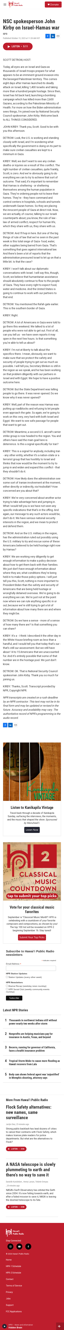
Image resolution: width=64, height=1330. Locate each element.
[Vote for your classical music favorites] (32, 871)
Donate (54, 4)
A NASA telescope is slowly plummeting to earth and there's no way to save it (30, 1169)
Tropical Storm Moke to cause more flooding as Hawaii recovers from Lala (34, 1062)
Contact (9, 1279)
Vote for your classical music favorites (32, 909)
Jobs (8, 1299)
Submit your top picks (32, 937)
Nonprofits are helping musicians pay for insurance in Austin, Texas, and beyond (31, 1035)
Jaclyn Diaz (10, 1124)
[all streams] (60, 1326)
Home (9, 1260)
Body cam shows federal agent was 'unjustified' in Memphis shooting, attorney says (34, 1076)
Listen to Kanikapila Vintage (32, 807)
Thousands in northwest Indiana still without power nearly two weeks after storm (33, 1022)
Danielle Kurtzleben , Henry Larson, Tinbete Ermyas (27, 1182)
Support (10, 1305)
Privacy (9, 1292)
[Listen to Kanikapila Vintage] (32, 772)
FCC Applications (14, 1311)
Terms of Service (14, 1286)
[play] (4, 1326)
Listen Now (32, 829)
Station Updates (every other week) (25, 977)
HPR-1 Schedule (13, 1266)
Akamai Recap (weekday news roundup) (27, 986)
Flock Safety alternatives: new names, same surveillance (28, 1112)
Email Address (13, 963)
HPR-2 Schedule (13, 1273)
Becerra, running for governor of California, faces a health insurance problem (32, 1049)
